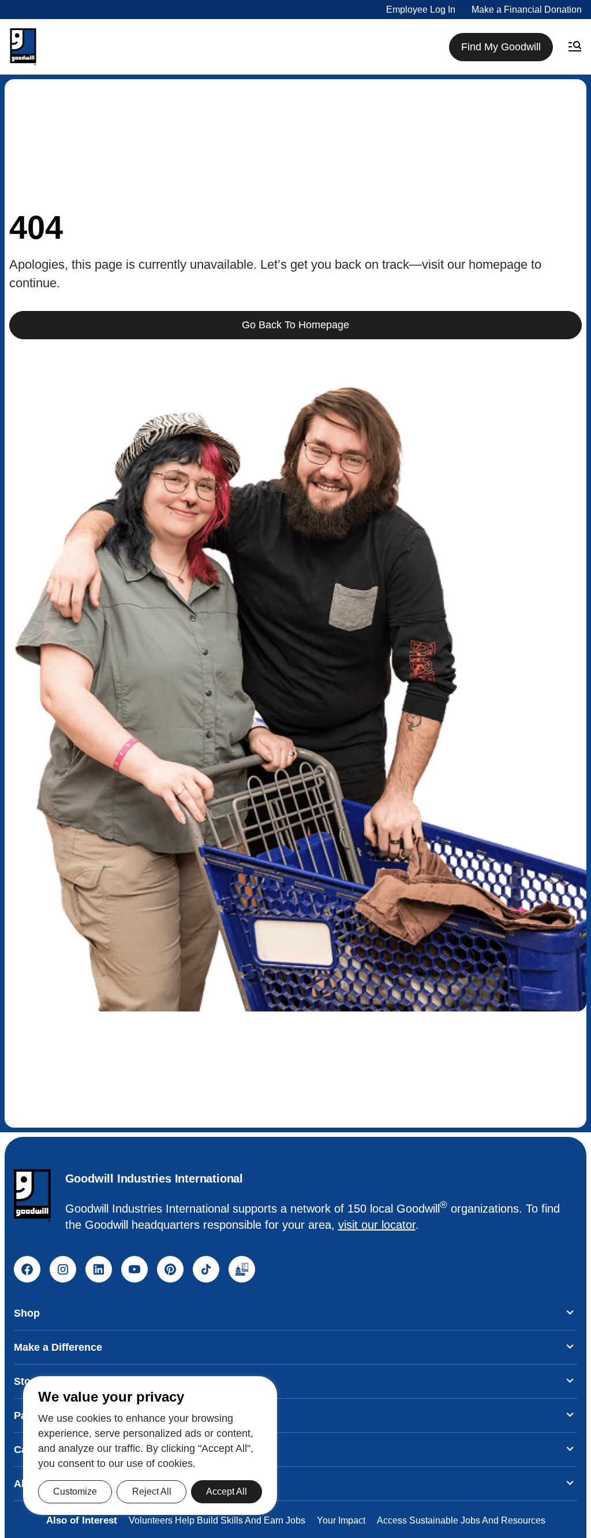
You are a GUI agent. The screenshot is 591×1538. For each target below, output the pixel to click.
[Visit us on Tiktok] (206, 1269)
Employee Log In (420, 9)
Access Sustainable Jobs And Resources (461, 1520)
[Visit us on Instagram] (63, 1269)
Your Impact (341, 1520)
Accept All (226, 1491)
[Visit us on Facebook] (27, 1269)
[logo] (32, 1195)
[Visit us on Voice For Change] (242, 1269)
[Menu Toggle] (575, 47)
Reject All (151, 1491)
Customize (75, 1491)
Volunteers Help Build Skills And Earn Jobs (217, 1520)
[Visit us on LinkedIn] (98, 1269)
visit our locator (377, 1224)
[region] (150, 1445)
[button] (23, 46)
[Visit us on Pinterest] (170, 1269)
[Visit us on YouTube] (134, 1269)
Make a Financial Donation (527, 9)
